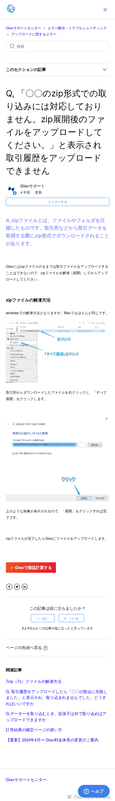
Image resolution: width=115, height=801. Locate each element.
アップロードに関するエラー (33, 34)
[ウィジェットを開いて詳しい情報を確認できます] (94, 791)
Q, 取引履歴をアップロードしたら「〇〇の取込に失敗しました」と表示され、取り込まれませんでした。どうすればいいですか (57, 697)
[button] (105, 9)
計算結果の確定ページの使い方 (34, 729)
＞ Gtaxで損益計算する (31, 567)
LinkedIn (24, 586)
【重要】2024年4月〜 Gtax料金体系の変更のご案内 (52, 739)
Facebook (9, 586)
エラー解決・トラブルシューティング (77, 27)
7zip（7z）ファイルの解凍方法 (34, 681)
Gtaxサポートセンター (23, 27)
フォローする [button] (57, 201)
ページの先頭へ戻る (24, 647)
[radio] (43, 618)
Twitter (17, 586)
